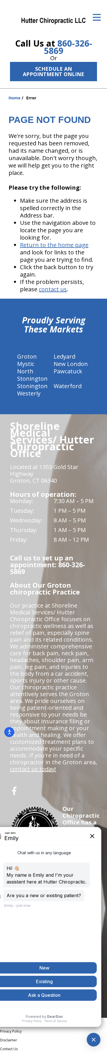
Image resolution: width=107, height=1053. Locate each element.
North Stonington (32, 374)
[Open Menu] (96, 17)
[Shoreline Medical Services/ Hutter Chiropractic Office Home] (53, 20)
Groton (27, 356)
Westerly (29, 393)
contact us (53, 289)
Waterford (68, 386)
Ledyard (64, 356)
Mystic (25, 364)
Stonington (32, 386)
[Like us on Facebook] (14, 793)
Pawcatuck (68, 371)
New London (71, 364)
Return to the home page (54, 245)
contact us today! (33, 769)
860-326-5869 (68, 46)
